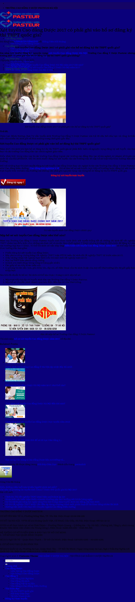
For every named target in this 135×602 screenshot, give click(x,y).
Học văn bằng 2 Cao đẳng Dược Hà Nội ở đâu (29, 70)
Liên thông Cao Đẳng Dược (25, 571)
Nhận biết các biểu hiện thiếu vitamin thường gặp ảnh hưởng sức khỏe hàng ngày (49, 499)
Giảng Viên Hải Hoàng (54, 41)
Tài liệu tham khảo (20, 596)
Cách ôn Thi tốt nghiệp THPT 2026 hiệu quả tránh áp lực (35, 497)
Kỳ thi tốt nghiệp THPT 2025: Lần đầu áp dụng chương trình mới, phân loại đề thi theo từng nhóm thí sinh (61, 504)
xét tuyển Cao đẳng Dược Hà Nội (68, 53)
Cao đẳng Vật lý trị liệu (23, 583)
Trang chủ (11, 566)
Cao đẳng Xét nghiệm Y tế (44, 168)
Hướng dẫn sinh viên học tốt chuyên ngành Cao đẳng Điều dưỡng (40, 507)
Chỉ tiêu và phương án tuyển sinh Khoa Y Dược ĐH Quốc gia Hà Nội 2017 (38, 489)
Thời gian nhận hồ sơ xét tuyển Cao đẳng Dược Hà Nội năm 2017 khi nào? (44, 65)
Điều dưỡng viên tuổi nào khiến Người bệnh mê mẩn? (28, 487)
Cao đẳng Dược (13, 38)
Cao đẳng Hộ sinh (20, 51)
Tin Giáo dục (12, 58)
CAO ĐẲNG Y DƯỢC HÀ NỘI (53, 556)
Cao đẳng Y (11, 46)
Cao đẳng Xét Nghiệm (22, 578)
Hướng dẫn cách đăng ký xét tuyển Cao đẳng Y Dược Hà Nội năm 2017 (42, 67)
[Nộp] (6, 564)
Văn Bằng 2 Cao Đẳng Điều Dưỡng (29, 586)
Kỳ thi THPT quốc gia (22, 591)
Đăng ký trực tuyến (16, 598)
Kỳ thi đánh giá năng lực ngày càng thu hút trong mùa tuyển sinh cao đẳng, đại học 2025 (52, 502)
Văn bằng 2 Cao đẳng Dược (25, 43)
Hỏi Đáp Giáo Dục (6, 23)
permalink (80, 464)
